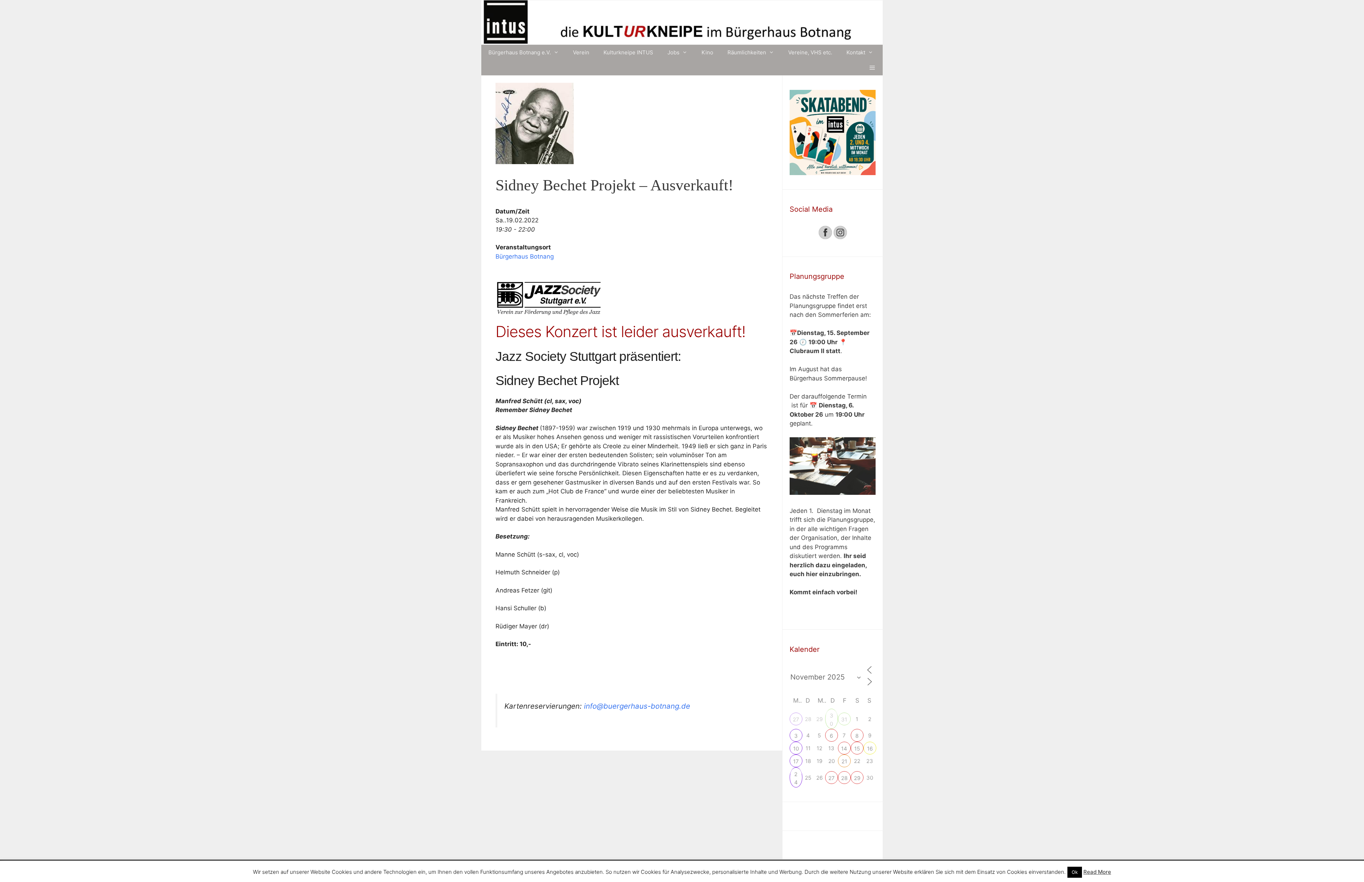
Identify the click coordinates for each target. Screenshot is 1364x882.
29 (857, 778)
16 (870, 748)
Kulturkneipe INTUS (628, 52)
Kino (707, 52)
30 (831, 716)
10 (796, 748)
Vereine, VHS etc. (810, 52)
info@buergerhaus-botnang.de (636, 706)
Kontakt (855, 52)
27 (796, 719)
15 (857, 748)
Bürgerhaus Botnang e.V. (519, 52)
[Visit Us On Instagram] (840, 237)
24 (796, 775)
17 (796, 761)
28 (844, 778)
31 (844, 719)
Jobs (673, 52)
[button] (872, 67)
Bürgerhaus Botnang (525, 256)
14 (844, 748)
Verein (581, 52)
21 (844, 761)
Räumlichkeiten (746, 52)
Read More (1097, 872)
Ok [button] (1075, 872)
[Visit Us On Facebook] (825, 237)
